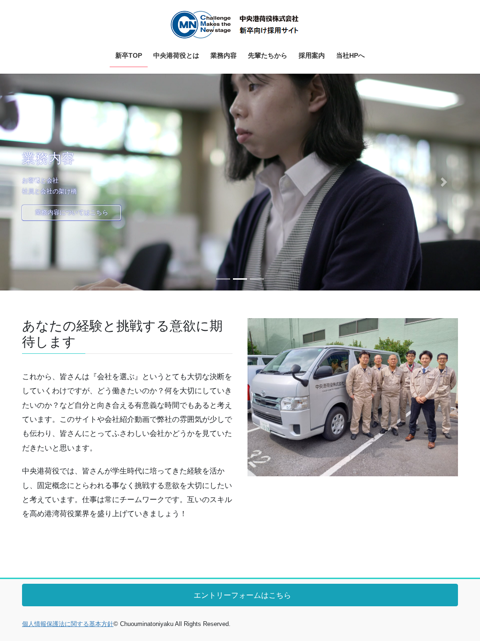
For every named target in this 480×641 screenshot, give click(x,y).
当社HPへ (302, 212)
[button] (36, 182)
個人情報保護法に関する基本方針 (67, 623)
